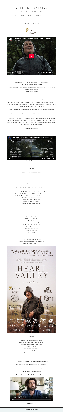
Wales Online (36, 374)
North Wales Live (29, 374)
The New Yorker (34, 79)
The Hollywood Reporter (31, 364)
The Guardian (19, 361)
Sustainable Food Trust (27, 371)
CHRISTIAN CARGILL (31, 8)
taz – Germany (37, 371)
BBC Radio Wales (31, 368)
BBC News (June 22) (20, 364)
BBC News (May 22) (42, 364)
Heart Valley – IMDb (31, 403)
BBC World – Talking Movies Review (39, 361)
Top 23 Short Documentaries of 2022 (38, 97)
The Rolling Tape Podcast (42, 368)
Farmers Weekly (20, 374)
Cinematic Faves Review (21, 368)
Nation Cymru (43, 374)
